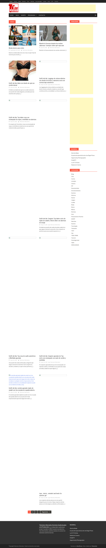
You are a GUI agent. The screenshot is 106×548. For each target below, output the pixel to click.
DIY (52, 1)
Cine (28, 1)
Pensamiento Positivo (77, 216)
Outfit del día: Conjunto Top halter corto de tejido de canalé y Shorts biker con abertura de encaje (52, 221)
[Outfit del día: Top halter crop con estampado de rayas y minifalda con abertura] (22, 107)
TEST (72, 231)
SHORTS (23, 15)
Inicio (49, 1)
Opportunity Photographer (78, 158)
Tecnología (74, 226)
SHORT (73, 219)
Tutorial (56, 1)
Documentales (39, 1)
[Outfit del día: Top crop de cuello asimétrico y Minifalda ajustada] (22, 295)
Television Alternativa (28, 50)
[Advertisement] (67, 8)
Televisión (74, 228)
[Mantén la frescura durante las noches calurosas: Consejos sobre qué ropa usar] (53, 33)
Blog (17, 15)
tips (72, 233)
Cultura (73, 183)
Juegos (73, 200)
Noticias (32, 1)
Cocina (15, 1)
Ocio (72, 214)
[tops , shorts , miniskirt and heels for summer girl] (53, 432)
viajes (72, 242)
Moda (19, 1)
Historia (73, 195)
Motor (73, 207)
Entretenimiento (75, 190)
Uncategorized (75, 240)
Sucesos (73, 223)
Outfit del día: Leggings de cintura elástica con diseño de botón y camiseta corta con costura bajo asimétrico (52, 80)
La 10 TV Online (75, 162)
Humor (11, 1)
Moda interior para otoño (16, 48)
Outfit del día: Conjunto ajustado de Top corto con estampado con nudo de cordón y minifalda (52, 358)
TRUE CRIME (74, 235)
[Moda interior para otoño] (22, 35)
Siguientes (45, 512)
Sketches (73, 221)
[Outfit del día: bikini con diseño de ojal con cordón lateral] (22, 70)
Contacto (42, 15)
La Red (44, 1)
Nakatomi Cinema (76, 165)
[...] (20, 54)
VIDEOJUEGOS (75, 245)
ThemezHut (94, 546)
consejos (73, 181)
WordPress (79, 546)
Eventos (24, 1)
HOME (11, 15)
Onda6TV (73, 160)
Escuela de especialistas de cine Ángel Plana (83, 155)
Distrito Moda (75, 153)
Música (73, 209)
